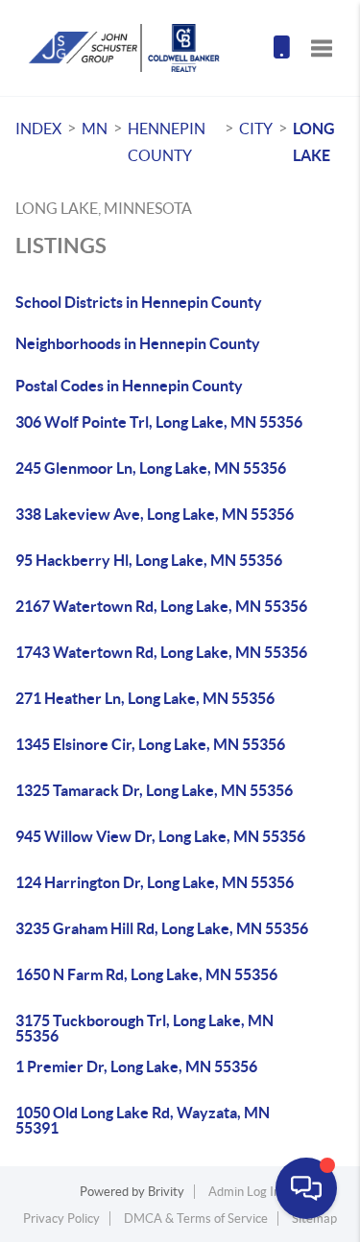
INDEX (38, 128)
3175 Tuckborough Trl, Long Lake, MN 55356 (144, 1028)
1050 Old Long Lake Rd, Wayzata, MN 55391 (142, 1120)
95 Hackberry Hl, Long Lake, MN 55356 (148, 560)
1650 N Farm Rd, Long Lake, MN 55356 (146, 974)
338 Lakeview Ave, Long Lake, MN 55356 (154, 514)
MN (95, 128)
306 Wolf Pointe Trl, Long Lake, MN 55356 (158, 422)
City (256, 128)
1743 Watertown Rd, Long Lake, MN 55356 (161, 652)
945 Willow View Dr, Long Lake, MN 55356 (160, 836)
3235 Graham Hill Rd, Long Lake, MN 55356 (161, 928)
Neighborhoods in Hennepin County (137, 343)
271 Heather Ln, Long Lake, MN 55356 (145, 698)
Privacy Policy (61, 1218)
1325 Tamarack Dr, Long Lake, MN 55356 (154, 790)
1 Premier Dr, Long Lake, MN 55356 (136, 1066)
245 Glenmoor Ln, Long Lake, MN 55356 (150, 468)
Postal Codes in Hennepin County (129, 385)
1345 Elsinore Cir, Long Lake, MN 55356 (150, 744)
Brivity (166, 1191)
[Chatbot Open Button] (306, 1188)
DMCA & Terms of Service (196, 1218)
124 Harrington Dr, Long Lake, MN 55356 (154, 882)
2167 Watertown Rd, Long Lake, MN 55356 (161, 606)
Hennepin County (166, 142)
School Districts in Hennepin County (138, 302)
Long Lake (314, 142)
